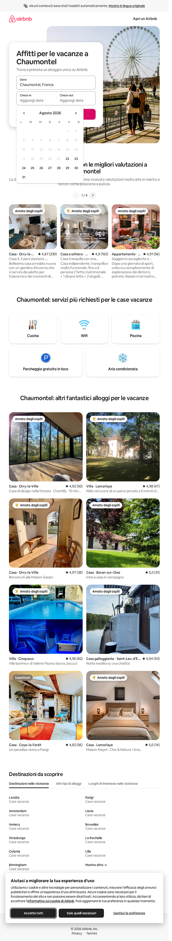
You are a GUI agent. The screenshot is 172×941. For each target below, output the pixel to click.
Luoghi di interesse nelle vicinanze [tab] (113, 784)
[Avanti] (92, 195)
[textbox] (36, 100)
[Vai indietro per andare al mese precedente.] (24, 113)
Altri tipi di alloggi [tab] (68, 784)
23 (76, 159)
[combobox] (56, 84)
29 (67, 168)
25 (32, 168)
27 (50, 168)
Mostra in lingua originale (127, 6)
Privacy (77, 933)
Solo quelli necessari (81, 913)
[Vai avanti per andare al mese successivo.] (75, 113)
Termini (91, 933)
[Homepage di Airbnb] (20, 19)
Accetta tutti (33, 913)
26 (41, 168)
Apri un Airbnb (145, 18)
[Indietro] (76, 195)
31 (23, 177)
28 (58, 168)
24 (24, 168)
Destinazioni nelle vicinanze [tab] (29, 784)
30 (76, 168)
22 (67, 159)
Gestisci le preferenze (129, 913)
